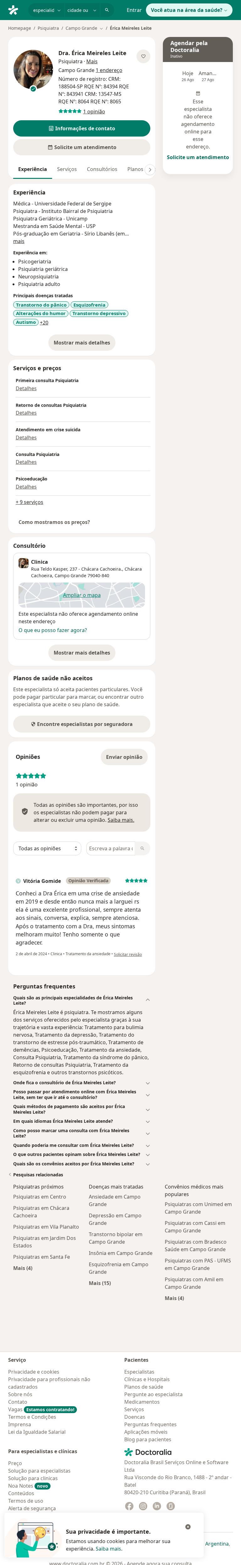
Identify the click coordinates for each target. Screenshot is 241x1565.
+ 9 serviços (29, 502)
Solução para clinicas (33, 1478)
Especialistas (139, 1371)
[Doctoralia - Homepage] (15, 9)
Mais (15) (100, 1283)
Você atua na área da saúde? (186, 10)
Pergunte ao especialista (153, 1394)
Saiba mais (108, 1548)
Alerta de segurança (32, 1508)
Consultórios (102, 169)
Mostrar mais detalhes (84, 344)
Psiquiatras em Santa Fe (41, 1256)
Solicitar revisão (128, 954)
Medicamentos (142, 1401)
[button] (81, 128)
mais (18, 241)
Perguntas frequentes (150, 1424)
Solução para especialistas (39, 1470)
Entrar (134, 10)
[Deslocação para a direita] (150, 169)
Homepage (19, 28)
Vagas (41, 1409)
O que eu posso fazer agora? (53, 630)
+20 (44, 322)
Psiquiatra (48, 28)
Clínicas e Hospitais (147, 1379)
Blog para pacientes (147, 1439)
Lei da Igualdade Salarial (37, 1431)
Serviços (67, 169)
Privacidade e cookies (33, 1371)
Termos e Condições (32, 1416)
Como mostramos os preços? (54, 522)
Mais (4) (22, 1268)
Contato (17, 1401)
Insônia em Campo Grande (121, 1253)
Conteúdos (21, 1493)
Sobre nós (20, 1394)
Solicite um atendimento (198, 157)
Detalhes (26, 388)
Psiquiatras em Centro (39, 1196)
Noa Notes (28, 1485)
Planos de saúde (143, 1386)
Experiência (32, 169)
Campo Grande (70, 575)
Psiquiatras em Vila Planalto (46, 1226)
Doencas (134, 1416)
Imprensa (19, 1424)
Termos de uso (25, 1500)
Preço (15, 1463)
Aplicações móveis (146, 1431)
